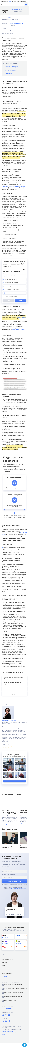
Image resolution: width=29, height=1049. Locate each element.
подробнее (3, 2)
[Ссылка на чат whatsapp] (9, 1021)
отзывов (5, 937)
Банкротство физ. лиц (7, 956)
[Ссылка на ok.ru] (6, 1015)
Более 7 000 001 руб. (10, 292)
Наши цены (4, 962)
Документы (4, 965)
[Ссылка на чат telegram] (3, 1021)
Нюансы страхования (10, 70)
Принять (3, 4)
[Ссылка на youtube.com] (9, 1015)
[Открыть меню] (26, 3)
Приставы (4, 970)
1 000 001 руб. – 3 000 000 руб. (12, 286)
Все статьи (4, 976)
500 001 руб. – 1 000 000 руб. (11, 282)
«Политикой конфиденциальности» (18, 888)
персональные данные (20, 2)
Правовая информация (7, 1031)
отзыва (18, 943)
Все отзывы (14, 781)
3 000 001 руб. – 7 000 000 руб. (12, 289)
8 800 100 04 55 (17, 10)
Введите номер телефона (8, 874)
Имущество (4, 968)
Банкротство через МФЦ (8, 959)
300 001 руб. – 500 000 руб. (11, 279)
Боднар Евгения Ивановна (16, 23)
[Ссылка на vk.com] (3, 1015)
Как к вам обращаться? (8, 869)
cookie (10, 1)
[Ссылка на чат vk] (6, 1021)
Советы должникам (6, 973)
